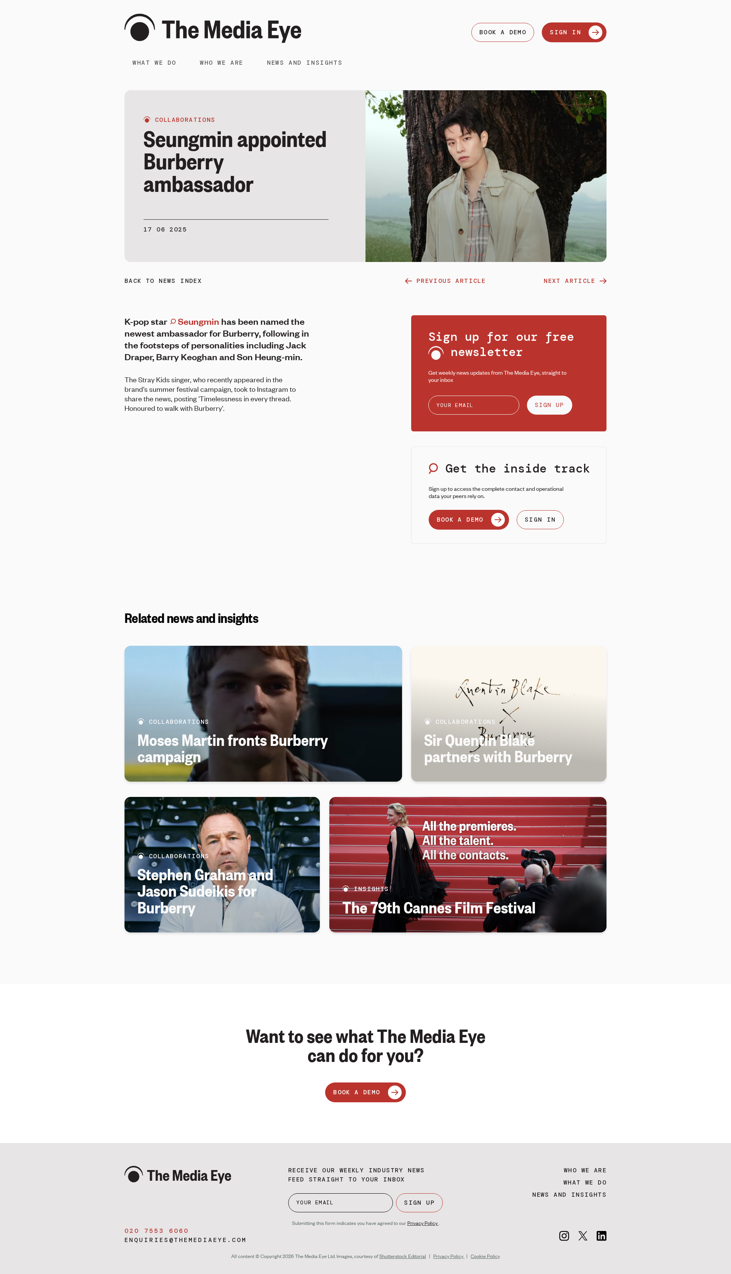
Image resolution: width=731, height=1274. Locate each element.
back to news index (163, 281)
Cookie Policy (485, 1256)
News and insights (304, 63)
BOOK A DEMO (502, 32)
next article (569, 280)
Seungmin (198, 321)
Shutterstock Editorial (402, 1256)
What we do (154, 63)
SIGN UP (549, 405)
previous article (451, 280)
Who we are (221, 63)
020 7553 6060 (156, 1231)
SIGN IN (565, 32)
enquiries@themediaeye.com (185, 1240)
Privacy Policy (423, 1223)
